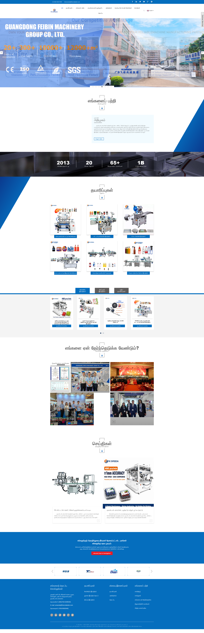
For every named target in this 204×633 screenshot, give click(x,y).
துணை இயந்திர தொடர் (91, 595)
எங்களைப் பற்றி (80, 8)
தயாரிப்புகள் (69, 8)
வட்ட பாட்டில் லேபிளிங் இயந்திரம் (102, 236)
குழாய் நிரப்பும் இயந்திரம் (98, 626)
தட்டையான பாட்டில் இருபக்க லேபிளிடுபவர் (66, 273)
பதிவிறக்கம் (109, 8)
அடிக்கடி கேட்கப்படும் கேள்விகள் (123, 8)
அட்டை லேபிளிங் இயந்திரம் (138, 236)
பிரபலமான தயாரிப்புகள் (115, 624)
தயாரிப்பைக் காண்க (61, 326)
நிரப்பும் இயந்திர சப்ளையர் (110, 626)
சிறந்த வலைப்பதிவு (140, 608)
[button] (1, 52)
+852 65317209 (58, 2)
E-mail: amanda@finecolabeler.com (61, 605)
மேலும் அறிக (99, 139)
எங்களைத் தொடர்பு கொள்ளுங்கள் (102, 553)
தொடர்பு (100, 13)
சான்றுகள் (138, 595)
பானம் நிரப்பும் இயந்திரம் (122, 626)
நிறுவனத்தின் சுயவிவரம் (142, 604)
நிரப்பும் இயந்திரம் (89, 600)
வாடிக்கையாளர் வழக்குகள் (95, 8)
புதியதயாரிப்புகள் (121, 290)
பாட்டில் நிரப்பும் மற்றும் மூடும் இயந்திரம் (71, 626)
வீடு (62, 8)
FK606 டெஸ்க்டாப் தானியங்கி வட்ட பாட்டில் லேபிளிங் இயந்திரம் (142, 321)
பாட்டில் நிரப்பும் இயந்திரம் (86, 626)
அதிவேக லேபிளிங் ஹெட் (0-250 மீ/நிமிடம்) (115, 321)
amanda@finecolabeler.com (73, 2)
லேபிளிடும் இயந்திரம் (90, 591)
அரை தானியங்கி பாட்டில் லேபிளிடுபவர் (66, 236)
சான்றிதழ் (138, 591)
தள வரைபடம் (124, 624)
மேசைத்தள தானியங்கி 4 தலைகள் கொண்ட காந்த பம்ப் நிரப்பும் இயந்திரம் (102, 273)
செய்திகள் (137, 8)
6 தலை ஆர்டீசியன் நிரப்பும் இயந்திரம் (138, 273)
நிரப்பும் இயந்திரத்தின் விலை (135, 626)
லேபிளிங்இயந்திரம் (82, 290)
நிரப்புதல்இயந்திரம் (102, 290)
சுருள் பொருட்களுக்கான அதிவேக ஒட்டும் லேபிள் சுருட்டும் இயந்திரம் (88, 321)
